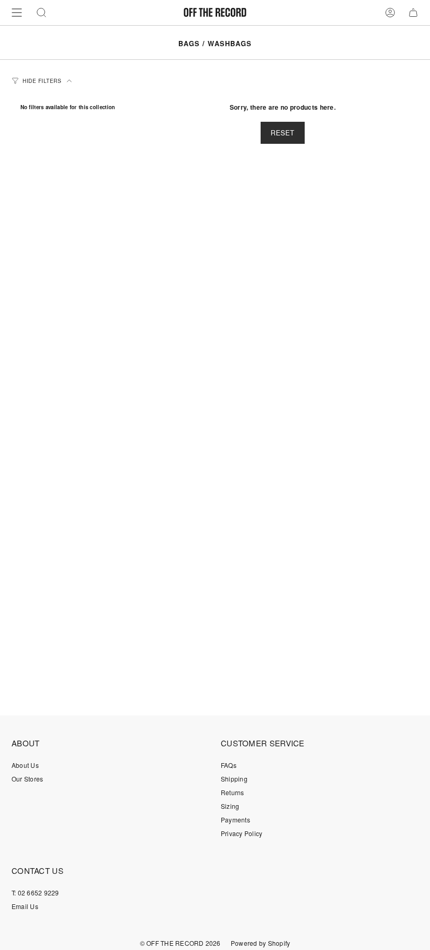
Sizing (230, 805)
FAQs (228, 765)
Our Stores (27, 778)
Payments (235, 819)
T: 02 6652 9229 (35, 892)
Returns (232, 792)
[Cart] (413, 12)
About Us (25, 765)
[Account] (390, 12)
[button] (41, 12)
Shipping (234, 778)
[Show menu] (17, 12)
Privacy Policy (241, 833)
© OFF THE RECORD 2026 (180, 942)
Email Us (25, 906)
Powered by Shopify (260, 942)
